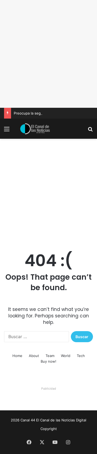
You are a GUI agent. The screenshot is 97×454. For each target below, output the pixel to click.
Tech (81, 356)
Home (17, 356)
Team (50, 356)
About (34, 356)
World (65, 356)
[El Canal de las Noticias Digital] (35, 129)
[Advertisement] (48, 53)
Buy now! (48, 361)
